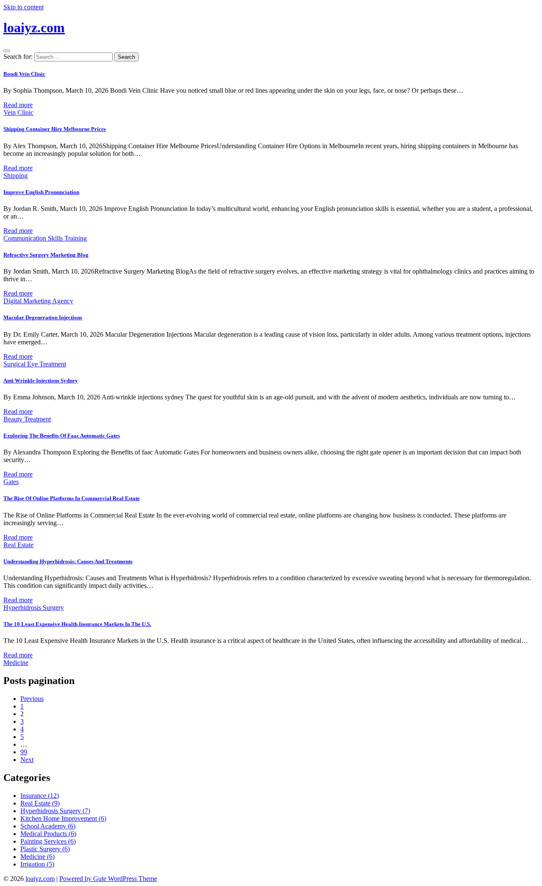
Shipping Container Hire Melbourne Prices (54, 129)
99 (23, 752)
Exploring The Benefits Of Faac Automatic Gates (61, 435)
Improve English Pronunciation (41, 192)
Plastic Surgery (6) (45, 849)
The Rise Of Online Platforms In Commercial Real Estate (71, 498)
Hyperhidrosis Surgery (33, 607)
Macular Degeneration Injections (42, 317)
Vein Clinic (18, 112)
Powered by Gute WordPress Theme (108, 878)
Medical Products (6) (48, 833)
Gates (11, 481)
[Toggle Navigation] (6, 51)
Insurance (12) (39, 795)
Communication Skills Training (45, 238)
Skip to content (23, 7)
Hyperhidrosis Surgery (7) (55, 810)
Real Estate (18, 544)
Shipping (15, 175)
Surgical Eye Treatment (34, 364)
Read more (18, 104)
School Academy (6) (47, 826)
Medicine (15, 662)
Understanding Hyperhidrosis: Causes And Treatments (68, 561)
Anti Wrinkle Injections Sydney (40, 380)
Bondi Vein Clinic (24, 74)
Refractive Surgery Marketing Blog (45, 255)
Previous (32, 698)
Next (26, 759)
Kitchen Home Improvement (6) (63, 818)
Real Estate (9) (40, 803)
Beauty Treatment (27, 419)
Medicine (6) (37, 856)
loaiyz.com (34, 27)
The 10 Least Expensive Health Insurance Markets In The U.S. (77, 624)
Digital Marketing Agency (38, 301)
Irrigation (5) (37, 864)
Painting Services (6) (48, 841)
